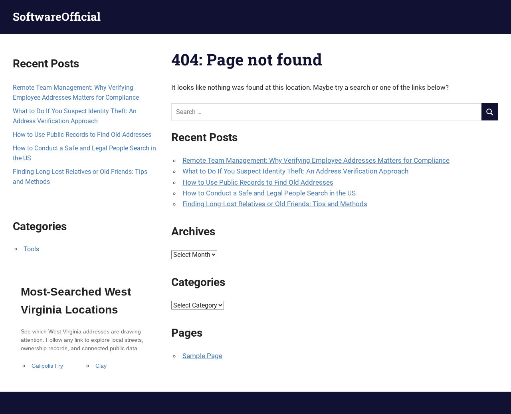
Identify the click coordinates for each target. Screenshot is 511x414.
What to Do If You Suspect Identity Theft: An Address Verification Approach (295, 171)
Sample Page (202, 356)
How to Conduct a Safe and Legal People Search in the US (269, 193)
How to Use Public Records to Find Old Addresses (257, 182)
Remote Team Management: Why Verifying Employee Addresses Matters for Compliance (316, 160)
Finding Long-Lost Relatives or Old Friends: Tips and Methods (274, 204)
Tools (31, 249)
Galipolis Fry (47, 366)
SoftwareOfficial (57, 16)
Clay (101, 366)
